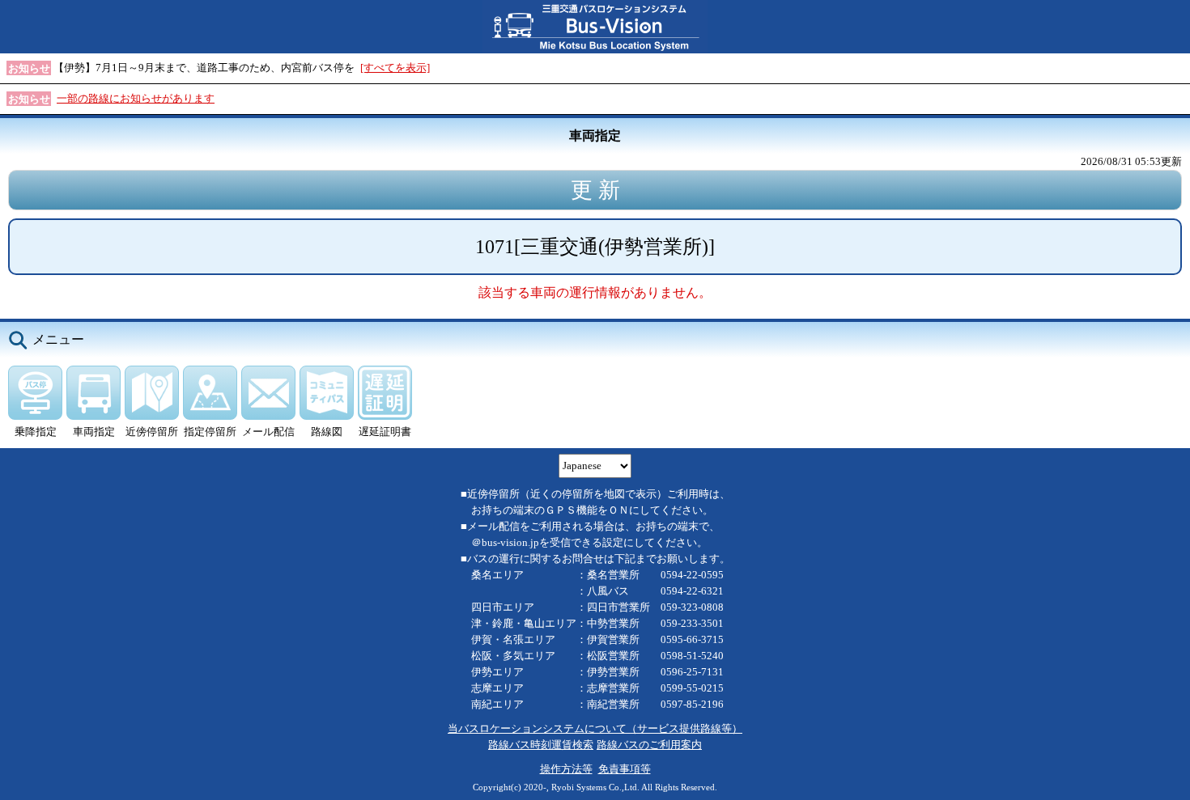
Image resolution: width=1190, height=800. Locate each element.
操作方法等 (566, 769)
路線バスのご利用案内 (649, 745)
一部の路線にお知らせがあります (136, 98)
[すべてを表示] (395, 67)
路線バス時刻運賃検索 (540, 745)
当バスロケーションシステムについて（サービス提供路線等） (595, 728)
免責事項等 (624, 769)
